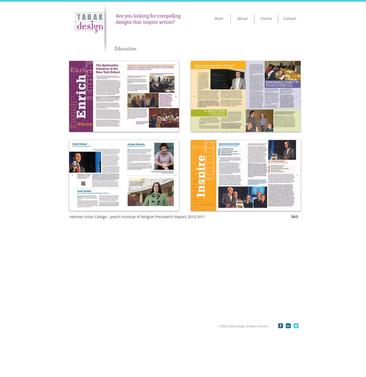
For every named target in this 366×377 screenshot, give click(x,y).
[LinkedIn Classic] (288, 325)
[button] (124, 96)
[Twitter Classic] (296, 325)
